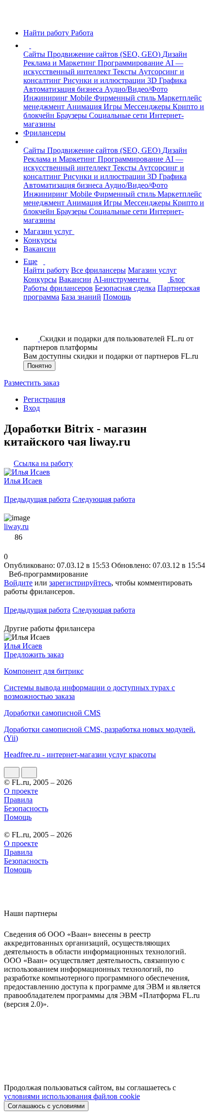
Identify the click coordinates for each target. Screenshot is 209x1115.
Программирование (131, 63)
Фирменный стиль (125, 98)
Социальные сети (119, 115)
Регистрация (44, 399)
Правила (18, 800)
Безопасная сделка (125, 288)
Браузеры (72, 115)
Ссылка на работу (43, 463)
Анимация (85, 106)
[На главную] (13, 16)
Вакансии (39, 249)
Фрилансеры (44, 133)
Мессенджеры (148, 106)
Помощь (117, 297)
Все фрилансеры (98, 270)
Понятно (39, 365)
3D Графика (167, 80)
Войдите (18, 583)
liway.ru (16, 526)
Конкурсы (40, 240)
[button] (32, 45)
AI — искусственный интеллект (103, 67)
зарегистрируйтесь (80, 583)
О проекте (21, 791)
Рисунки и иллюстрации (105, 80)
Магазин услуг (48, 231)
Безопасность (26, 808)
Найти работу (46, 270)
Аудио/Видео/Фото (136, 89)
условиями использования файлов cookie (72, 1096)
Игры (114, 106)
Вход (31, 408)
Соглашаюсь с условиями (46, 1106)
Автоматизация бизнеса (63, 89)
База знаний (81, 297)
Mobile (82, 98)
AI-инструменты (122, 279)
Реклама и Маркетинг (60, 63)
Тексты (126, 71)
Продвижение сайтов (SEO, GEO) (104, 54)
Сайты (35, 54)
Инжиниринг (46, 98)
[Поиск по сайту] (31, 322)
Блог (177, 279)
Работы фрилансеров (58, 288)
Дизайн (174, 54)
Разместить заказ (31, 383)
